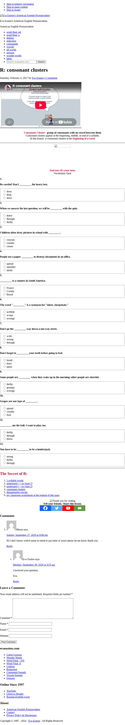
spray (9, 366)
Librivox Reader (15, 694)
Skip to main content (17, 7)
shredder (11, 267)
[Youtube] (68, 508)
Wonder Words (14, 657)
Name (4, 623)
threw (10, 215)
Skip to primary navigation (20, 4)
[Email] (79, 508)
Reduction (12, 669)
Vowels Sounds (14, 675)
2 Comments (50, 78)
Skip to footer (14, 9)
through (11, 218)
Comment (6, 618)
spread (10, 263)
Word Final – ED (15, 660)
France (10, 288)
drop (9, 194)
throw (10, 439)
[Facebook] (45, 508)
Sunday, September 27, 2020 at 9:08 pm (27, 535)
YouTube (11, 691)
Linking (11, 666)
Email (4, 629)
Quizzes (11, 678)
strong (10, 456)
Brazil (10, 294)
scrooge (11, 318)
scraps (10, 315)
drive (9, 198)
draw (9, 191)
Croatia (10, 291)
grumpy (11, 387)
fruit (9, 415)
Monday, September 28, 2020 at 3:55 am (34, 564)
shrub (9, 270)
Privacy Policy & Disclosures (22, 715)
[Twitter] (56, 508)
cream (10, 246)
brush (9, 360)
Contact (10, 712)
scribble (11, 312)
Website (4, 635)
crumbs (10, 243)
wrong (10, 339)
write (9, 336)
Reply (10, 546)
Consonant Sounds (16, 672)
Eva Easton (34, 720)
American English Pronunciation (23, 709)
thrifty (10, 222)
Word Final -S (14, 663)
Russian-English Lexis (18, 696)
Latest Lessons (14, 654)
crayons (11, 239)
